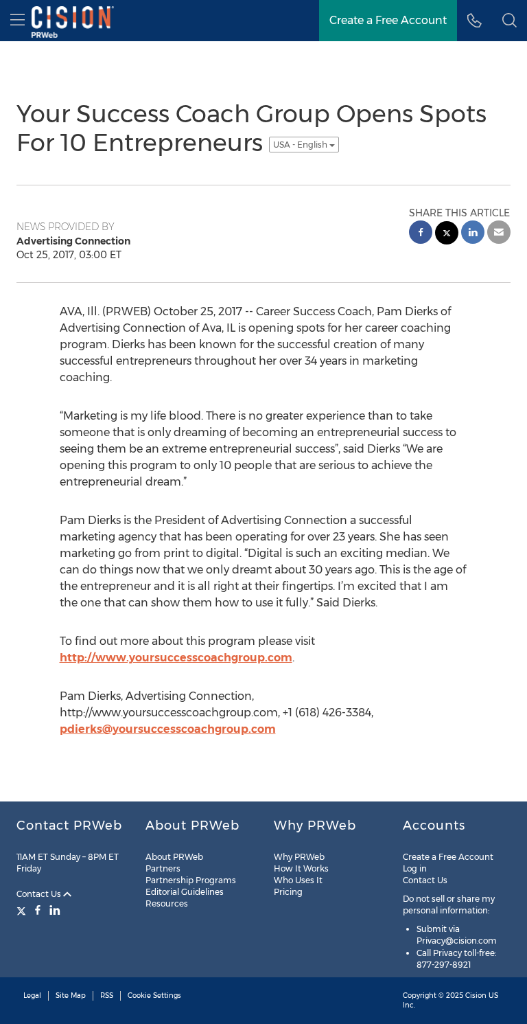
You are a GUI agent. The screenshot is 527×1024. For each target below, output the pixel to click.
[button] (509, 20)
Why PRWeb (299, 857)
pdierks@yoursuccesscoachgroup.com (168, 729)
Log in (415, 868)
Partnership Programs (190, 880)
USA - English (301, 144)
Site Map (71, 995)
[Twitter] (23, 910)
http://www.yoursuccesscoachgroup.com (176, 657)
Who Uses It (298, 880)
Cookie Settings (154, 995)
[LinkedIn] (55, 910)
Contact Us (39, 894)
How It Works (301, 868)
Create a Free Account (448, 857)
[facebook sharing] (420, 233)
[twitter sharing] (446, 234)
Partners (162, 868)
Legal (32, 995)
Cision (476, 995)
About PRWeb (174, 857)
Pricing (288, 892)
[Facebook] (38, 910)
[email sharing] (499, 233)
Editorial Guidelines (184, 892)
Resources (166, 903)
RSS (106, 995)
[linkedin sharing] (472, 233)
